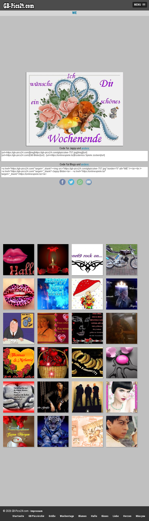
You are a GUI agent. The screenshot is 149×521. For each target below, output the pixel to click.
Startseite (18, 516)
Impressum (36, 511)
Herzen (127, 516)
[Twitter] (71, 184)
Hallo (94, 516)
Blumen (82, 516)
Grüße (52, 516)
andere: (85, 148)
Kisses (104, 516)
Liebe (116, 516)
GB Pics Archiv (36, 516)
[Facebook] (62, 184)
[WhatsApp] (80, 184)
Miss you (140, 516)
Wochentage (67, 516)
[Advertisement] (74, 44)
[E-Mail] (89, 184)
